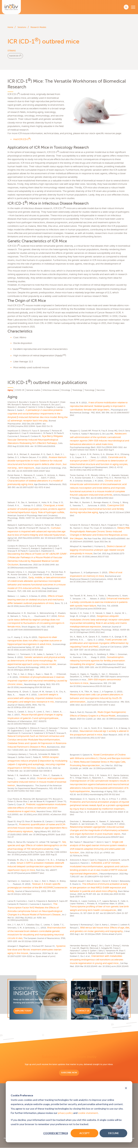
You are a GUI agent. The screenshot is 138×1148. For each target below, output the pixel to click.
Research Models (38, 27)
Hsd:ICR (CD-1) (15, 55)
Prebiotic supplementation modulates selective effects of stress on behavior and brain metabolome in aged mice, (37, 808)
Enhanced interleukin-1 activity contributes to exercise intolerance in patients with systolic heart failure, (100, 602)
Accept (84, 1133)
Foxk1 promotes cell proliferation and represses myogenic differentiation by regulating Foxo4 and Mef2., (99, 643)
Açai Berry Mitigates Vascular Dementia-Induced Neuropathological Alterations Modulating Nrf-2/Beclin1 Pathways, (35, 440)
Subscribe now (69, 1072)
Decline (113, 1133)
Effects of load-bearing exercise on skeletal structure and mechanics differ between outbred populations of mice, (36, 599)
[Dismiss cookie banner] (126, 1088)
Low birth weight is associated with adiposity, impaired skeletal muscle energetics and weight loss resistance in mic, (34, 698)
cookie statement (88, 1112)
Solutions (22, 27)
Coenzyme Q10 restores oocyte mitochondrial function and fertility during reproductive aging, (97, 509)
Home (10, 27)
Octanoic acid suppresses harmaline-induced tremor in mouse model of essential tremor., (37, 782)
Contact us (83, 1010)
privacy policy (65, 1112)
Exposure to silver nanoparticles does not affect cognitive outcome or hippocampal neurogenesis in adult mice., (35, 641)
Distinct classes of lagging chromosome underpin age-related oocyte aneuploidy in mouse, (97, 550)
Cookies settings (55, 1133)
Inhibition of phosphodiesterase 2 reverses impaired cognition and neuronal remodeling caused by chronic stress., (37, 680)
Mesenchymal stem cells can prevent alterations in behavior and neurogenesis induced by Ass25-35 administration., (96, 698)
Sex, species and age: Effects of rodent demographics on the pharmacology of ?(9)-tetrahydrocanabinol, (37, 845)
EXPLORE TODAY (23, 1010)
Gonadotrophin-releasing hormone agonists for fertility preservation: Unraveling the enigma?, (97, 661)
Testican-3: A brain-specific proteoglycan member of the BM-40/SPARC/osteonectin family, (37, 887)
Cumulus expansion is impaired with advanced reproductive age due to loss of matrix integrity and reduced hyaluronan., (37, 531)
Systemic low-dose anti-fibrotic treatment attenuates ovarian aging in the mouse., (37, 949)
